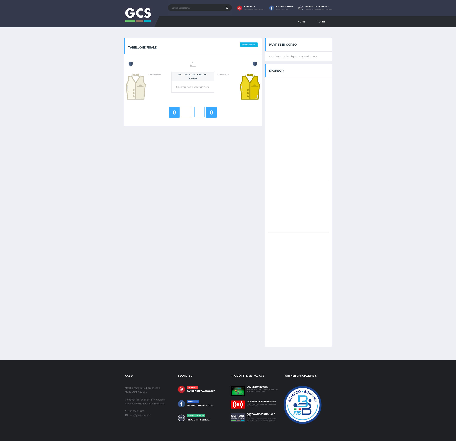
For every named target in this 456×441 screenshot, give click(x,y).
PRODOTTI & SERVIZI (198, 419)
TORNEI (321, 21)
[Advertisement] (298, 103)
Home (301, 21)
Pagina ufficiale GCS (200, 405)
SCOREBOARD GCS (257, 387)
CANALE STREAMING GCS (201, 391)
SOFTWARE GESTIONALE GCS (261, 415)
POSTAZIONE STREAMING (261, 401)
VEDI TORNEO (248, 45)
